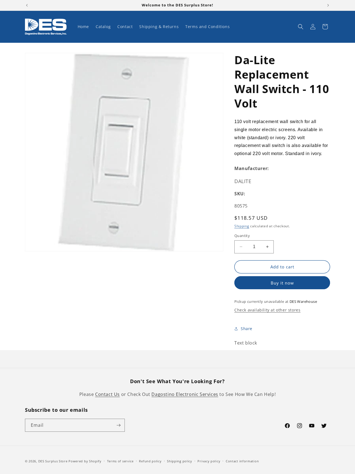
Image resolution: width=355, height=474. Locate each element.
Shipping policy (179, 461)
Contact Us (107, 394)
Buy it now (282, 283)
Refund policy (150, 461)
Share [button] (246, 328)
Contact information (242, 461)
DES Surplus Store (53, 461)
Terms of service (120, 461)
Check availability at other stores (267, 310)
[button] (301, 27)
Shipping (241, 226)
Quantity (242, 235)
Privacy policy (208, 461)
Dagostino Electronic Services (184, 394)
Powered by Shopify (85, 461)
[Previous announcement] (27, 5)
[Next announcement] (328, 5)
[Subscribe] (118, 425)
